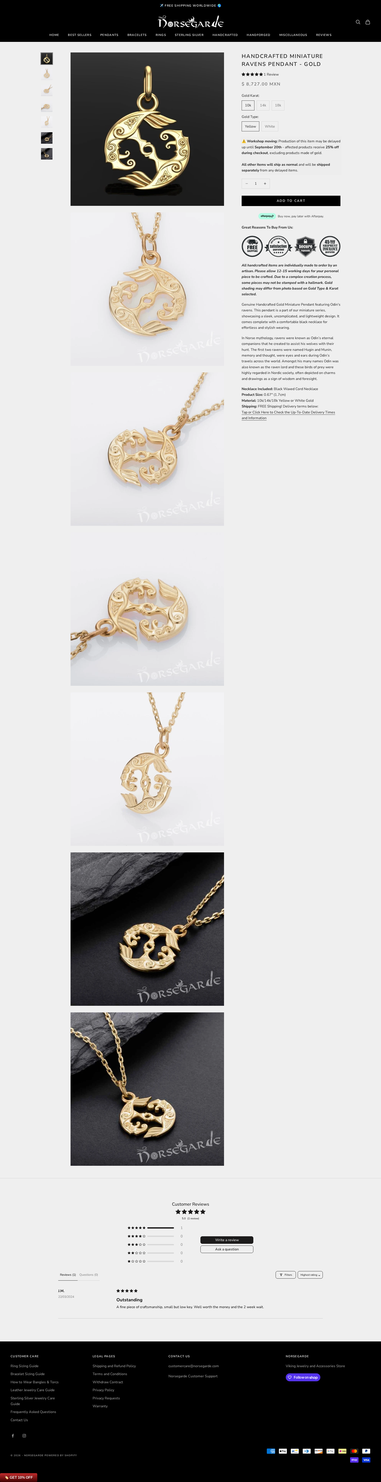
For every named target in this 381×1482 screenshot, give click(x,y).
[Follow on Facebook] (13, 1436)
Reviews (324, 35)
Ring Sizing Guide (25, 1366)
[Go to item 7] (47, 154)
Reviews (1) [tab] (68, 1275)
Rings (161, 35)
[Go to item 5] (47, 122)
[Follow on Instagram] (24, 1436)
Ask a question (227, 1249)
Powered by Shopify (61, 1455)
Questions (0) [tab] (88, 1275)
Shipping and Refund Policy (114, 1366)
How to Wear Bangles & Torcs (35, 1382)
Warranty (100, 1406)
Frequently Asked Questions (33, 1411)
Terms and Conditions (110, 1374)
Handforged (258, 35)
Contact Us (19, 1420)
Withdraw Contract (108, 1382)
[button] (253, 74)
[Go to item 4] (47, 106)
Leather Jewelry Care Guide (33, 1390)
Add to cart (291, 201)
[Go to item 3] (47, 90)
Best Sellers (80, 35)
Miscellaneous (293, 35)
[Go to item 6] (47, 138)
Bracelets (137, 35)
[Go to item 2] (47, 74)
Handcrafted (225, 35)
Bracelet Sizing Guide (28, 1374)
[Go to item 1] (47, 58)
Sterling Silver (189, 35)
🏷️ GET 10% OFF (18, 1477)
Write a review (227, 1240)
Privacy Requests (106, 1398)
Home (54, 35)
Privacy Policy (103, 1390)
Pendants (109, 35)
